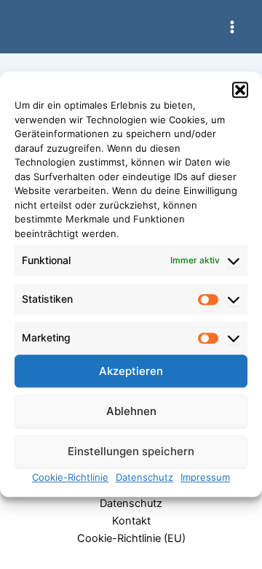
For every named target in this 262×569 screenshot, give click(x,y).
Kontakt (131, 520)
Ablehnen (131, 411)
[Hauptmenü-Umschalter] (232, 27)
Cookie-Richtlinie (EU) (131, 538)
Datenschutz (144, 478)
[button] (240, 89)
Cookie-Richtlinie (70, 478)
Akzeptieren (131, 371)
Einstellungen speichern (131, 451)
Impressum (205, 478)
